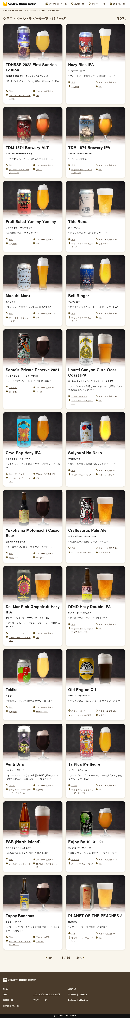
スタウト (103, 715)
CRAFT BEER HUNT (12, 10)
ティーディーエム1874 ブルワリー (19, 171)
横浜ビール (14, 557)
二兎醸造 (75, 86)
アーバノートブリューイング (82, 402)
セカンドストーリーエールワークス (19, 943)
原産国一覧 (79, 3)
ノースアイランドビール (19, 863)
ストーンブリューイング (82, 863)
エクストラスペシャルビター (47, 865)
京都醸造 (13, 711)
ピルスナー (103, 243)
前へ (51, 957)
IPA (37, 95)
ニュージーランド (79, 396)
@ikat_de (83, 1000)
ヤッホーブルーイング (81, 474)
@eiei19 (83, 994)
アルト (39, 169)
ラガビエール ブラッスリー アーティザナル (20, 791)
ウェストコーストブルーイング (19, 97)
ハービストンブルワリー (82, 715)
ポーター (40, 391)
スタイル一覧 (119, 3)
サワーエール (42, 711)
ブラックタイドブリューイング (82, 245)
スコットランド (78, 710)
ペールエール (104, 552)
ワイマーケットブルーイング (82, 939)
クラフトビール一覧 (58, 3)
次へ (79, 957)
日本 (11, 91)
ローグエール (15, 391)
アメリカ (13, 387)
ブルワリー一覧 (99, 3)
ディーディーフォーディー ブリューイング (82, 630)
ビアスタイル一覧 (11, 1006)
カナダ (12, 785)
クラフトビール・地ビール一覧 (46, 994)
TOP (5, 994)
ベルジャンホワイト (107, 474)
